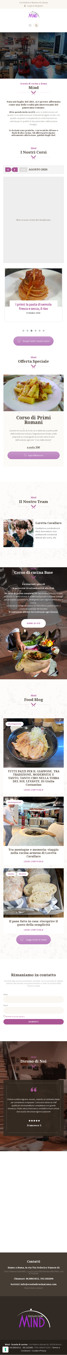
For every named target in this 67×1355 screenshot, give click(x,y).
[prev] (8, 169)
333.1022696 (46, 1278)
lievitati (22, 874)
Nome (5, 994)
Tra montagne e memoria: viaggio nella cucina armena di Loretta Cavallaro (33, 853)
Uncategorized (14, 724)
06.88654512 (32, 1278)
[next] (15, 169)
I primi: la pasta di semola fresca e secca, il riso (33, 306)
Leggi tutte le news (36, 939)
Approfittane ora (35, 455)
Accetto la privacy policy (15, 1016)
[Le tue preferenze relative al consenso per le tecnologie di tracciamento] (5, 1350)
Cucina (11, 874)
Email (5, 1005)
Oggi (23, 169)
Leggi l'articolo (33, 790)
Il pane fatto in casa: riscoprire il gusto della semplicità (33, 923)
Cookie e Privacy (39, 1350)
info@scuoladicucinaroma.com (39, 1284)
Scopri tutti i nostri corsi (33, 63)
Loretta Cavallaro (49, 523)
